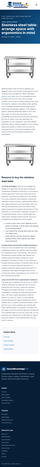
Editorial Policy (6, 436)
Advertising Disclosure (8, 445)
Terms (3, 454)
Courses (7, 337)
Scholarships (8, 349)
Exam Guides (8, 341)
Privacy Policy (6, 448)
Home (3, 16)
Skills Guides (5, 417)
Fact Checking (6, 439)
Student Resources (7, 420)
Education (5, 414)
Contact (4, 456)
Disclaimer (5, 451)
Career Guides (9, 345)
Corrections (5, 442)
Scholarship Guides (7, 400)
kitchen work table (8, 96)
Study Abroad (6, 403)
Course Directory (7, 422)
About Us (4, 434)
